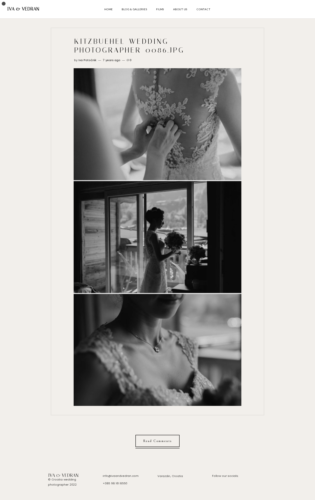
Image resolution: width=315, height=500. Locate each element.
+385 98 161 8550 (115, 483)
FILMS (160, 9)
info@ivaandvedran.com (121, 476)
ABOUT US (180, 9)
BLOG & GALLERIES (134, 9)
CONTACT (203, 9)
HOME (108, 9)
